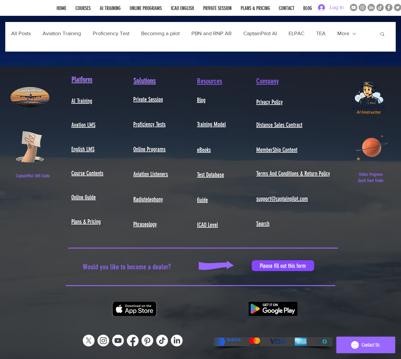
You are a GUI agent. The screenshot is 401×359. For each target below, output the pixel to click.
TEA (321, 33)
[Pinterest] (147, 340)
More (343, 33)
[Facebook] (388, 7)
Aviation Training (62, 33)
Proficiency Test (111, 33)
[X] (89, 340)
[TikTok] (380, 7)
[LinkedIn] (371, 7)
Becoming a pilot (160, 33)
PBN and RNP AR (211, 33)
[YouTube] (353, 7)
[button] (382, 34)
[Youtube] (118, 340)
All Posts (21, 33)
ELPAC (296, 33)
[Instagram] (362, 7)
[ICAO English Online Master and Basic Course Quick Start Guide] (372, 146)
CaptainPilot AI (260, 33)
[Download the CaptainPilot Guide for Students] (30, 146)
